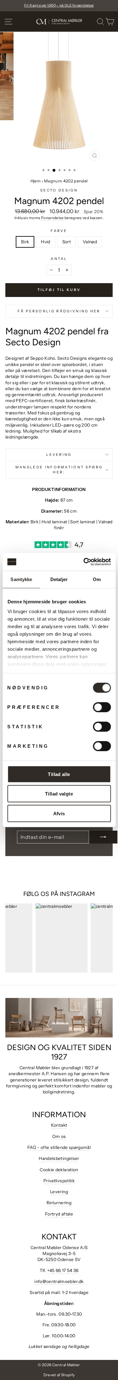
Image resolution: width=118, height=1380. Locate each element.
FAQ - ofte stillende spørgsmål (59, 1147)
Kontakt (59, 1125)
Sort (66, 241)
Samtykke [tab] (21, 579)
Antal (59, 258)
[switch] (102, 707)
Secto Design (59, 190)
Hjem (36, 181)
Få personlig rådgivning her (59, 311)
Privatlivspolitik (59, 1180)
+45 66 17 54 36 (62, 1270)
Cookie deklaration (59, 1169)
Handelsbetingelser (59, 1158)
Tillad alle (59, 774)
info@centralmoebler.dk (59, 1281)
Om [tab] (97, 579)
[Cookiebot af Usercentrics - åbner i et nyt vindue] (84, 562)
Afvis (59, 813)
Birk (25, 241)
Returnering (59, 1202)
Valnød (90, 241)
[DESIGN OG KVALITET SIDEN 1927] (59, 1018)
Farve (59, 231)
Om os (59, 1136)
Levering (59, 454)
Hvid (45, 241)
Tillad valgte (59, 793)
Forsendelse (52, 218)
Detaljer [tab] (59, 579)
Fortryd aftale (59, 1213)
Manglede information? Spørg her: (59, 469)
